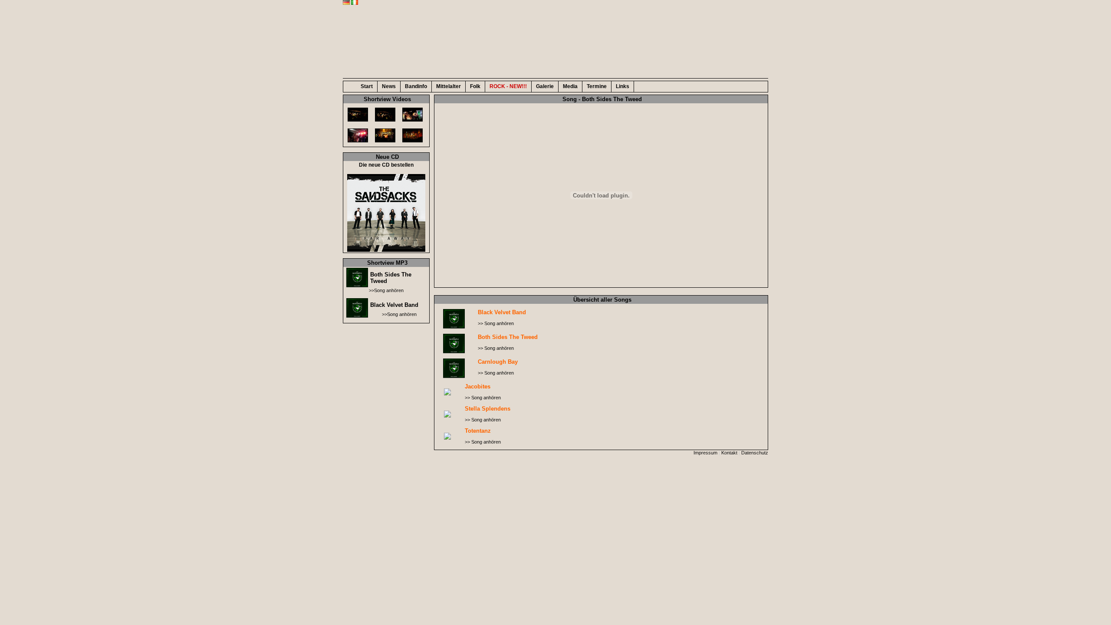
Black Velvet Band (394, 305)
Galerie (545, 86)
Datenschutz (754, 452)
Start (367, 86)
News (389, 86)
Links (622, 86)
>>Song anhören (386, 290)
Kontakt (729, 452)
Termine (597, 86)
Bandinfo (416, 86)
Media (570, 86)
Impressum (705, 452)
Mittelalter (448, 86)
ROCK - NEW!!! (508, 86)
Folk (475, 86)
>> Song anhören (496, 323)
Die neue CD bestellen (386, 165)
